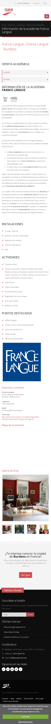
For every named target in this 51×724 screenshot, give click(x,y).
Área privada (28, 698)
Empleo (19, 698)
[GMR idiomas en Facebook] (4, 669)
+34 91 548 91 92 (19, 654)
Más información (25, 722)
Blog (45, 3)
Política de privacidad (10, 701)
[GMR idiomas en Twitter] (8, 669)
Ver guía (25, 575)
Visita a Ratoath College (11, 632)
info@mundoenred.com (18, 658)
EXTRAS (6, 79)
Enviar (30, 614)
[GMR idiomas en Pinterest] (16, 669)
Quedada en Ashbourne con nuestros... (17, 637)
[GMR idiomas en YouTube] (12, 669)
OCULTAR (25, 717)
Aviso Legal (39, 698)
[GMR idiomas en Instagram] (20, 669)
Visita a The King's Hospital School (14, 627)
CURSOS (6, 72)
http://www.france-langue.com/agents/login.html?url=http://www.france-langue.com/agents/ (20, 418)
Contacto (36, 3)
